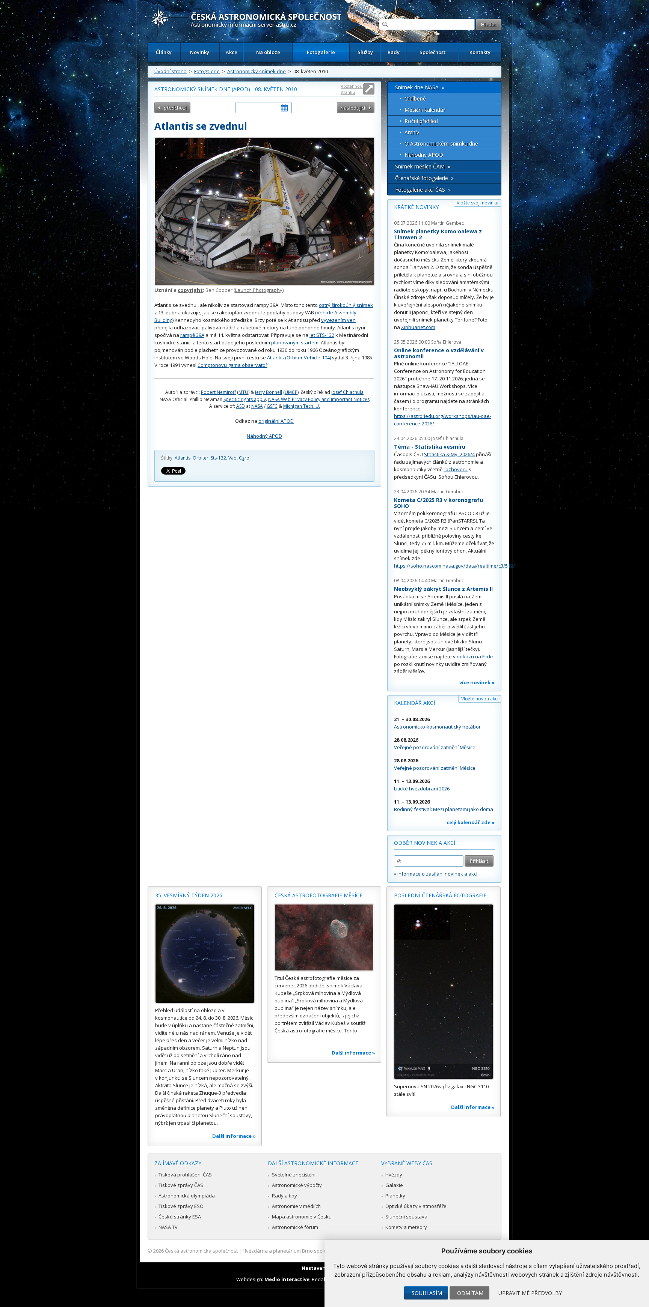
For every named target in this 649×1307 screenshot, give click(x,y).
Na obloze (268, 52)
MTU (243, 392)
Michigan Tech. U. (301, 406)
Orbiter (200, 458)
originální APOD (276, 421)
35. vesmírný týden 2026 (188, 895)
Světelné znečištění (293, 1174)
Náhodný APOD (264, 436)
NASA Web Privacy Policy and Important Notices (319, 399)
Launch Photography (258, 290)
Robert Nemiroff (218, 392)
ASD (240, 406)
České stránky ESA (179, 1216)
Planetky (395, 1195)
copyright (190, 290)
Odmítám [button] (470, 1292)
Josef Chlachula (347, 392)
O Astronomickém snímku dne (441, 143)
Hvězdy (393, 1174)
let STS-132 (321, 335)
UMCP (291, 392)
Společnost (432, 52)
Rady (394, 52)
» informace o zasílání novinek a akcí (435, 873)
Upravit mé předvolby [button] (530, 1292)
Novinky (199, 52)
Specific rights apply (244, 399)
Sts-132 (218, 458)
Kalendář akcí (414, 702)
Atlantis (182, 458)
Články (164, 52)
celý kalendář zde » (471, 822)
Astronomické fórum (295, 1227)
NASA (257, 406)
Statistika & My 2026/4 (449, 454)
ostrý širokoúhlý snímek (346, 305)
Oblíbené (415, 98)
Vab (232, 458)
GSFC (272, 406)
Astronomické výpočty (297, 1185)
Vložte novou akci (479, 699)
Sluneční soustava (406, 1216)
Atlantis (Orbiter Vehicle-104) (299, 357)
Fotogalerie (321, 52)
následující (353, 107)
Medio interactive (286, 1279)
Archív (411, 132)
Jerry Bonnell (268, 392)
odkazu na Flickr (475, 656)
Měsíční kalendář (424, 109)
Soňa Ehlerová (446, 342)
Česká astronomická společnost (201, 1250)
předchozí (175, 107)
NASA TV (168, 1227)
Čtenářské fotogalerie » (424, 178)
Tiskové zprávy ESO (181, 1206)
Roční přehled (421, 121)
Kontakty (480, 52)
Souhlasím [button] (427, 1292)
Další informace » (234, 1136)
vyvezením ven (338, 320)
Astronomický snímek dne (256, 71)
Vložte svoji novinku (477, 203)
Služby (365, 52)
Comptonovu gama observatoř (232, 365)
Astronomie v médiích (296, 1206)
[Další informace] (204, 953)
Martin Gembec (447, 223)
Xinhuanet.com (418, 327)
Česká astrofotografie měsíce (318, 895)
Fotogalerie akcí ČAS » (423, 189)
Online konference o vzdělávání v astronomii (439, 353)
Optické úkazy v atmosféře (416, 1206)
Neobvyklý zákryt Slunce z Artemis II (443, 588)
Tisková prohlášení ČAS (185, 1174)
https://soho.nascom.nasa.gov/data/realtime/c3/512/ (454, 565)
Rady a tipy (284, 1195)
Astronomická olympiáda (186, 1195)
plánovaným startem (294, 342)
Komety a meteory (406, 1227)
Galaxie (394, 1185)
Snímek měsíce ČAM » (422, 166)
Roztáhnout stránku (352, 89)
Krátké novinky (416, 206)
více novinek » (477, 682)
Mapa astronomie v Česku (302, 1216)
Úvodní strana (170, 71)
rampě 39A (192, 335)
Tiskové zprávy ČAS (180, 1185)
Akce (231, 52)
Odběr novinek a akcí (424, 842)
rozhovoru (456, 469)
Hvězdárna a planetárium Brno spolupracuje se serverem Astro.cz (318, 1250)
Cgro (244, 458)
